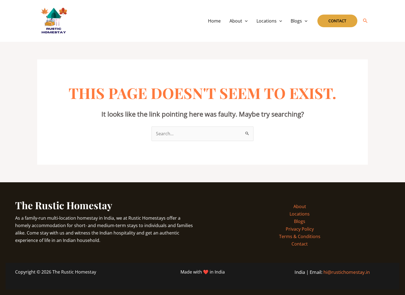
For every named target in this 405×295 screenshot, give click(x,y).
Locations (266, 21)
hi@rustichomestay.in (346, 272)
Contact (299, 244)
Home (214, 21)
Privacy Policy (300, 229)
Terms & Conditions (299, 236)
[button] (245, 21)
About (235, 21)
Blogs (296, 21)
